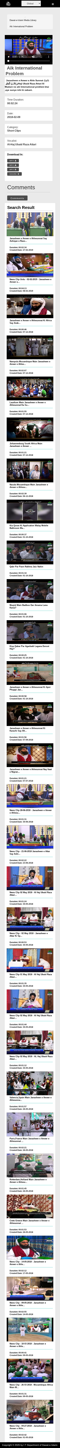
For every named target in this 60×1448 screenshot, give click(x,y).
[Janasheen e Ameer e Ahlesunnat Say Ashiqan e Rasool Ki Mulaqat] (30, 224)
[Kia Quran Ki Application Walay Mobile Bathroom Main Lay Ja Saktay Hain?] (30, 512)
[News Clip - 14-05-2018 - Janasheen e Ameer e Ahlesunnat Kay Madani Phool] (30, 1248)
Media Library (30, 20)
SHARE (14, 174)
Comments (17, 198)
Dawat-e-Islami (16, 20)
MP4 (12, 161)
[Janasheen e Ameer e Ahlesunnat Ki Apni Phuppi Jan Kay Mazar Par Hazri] (30, 673)
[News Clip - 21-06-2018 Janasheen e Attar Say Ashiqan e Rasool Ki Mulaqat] (30, 837)
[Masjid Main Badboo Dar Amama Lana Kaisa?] (30, 591)
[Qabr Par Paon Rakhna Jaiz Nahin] (30, 552)
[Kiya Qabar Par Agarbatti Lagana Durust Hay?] (30, 632)
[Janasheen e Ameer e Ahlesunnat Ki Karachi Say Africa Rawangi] (30, 714)
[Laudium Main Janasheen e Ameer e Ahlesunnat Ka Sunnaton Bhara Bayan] (30, 388)
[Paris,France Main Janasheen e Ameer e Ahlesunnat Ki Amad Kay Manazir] (30, 1124)
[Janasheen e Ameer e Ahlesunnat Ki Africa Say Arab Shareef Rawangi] (30, 306)
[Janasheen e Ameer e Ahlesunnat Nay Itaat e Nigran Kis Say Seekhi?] (30, 755)
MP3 (12, 165)
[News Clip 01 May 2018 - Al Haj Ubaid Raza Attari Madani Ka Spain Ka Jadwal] (30, 960)
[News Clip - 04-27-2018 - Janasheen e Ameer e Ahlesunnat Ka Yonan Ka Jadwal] (30, 1412)
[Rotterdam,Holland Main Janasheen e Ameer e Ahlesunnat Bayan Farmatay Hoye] (30, 1166)
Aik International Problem (21, 26)
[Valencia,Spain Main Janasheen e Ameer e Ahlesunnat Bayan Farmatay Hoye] (30, 1083)
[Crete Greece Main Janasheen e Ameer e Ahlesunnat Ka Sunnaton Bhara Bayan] (30, 1206)
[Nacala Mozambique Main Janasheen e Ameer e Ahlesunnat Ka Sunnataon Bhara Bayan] (30, 470)
